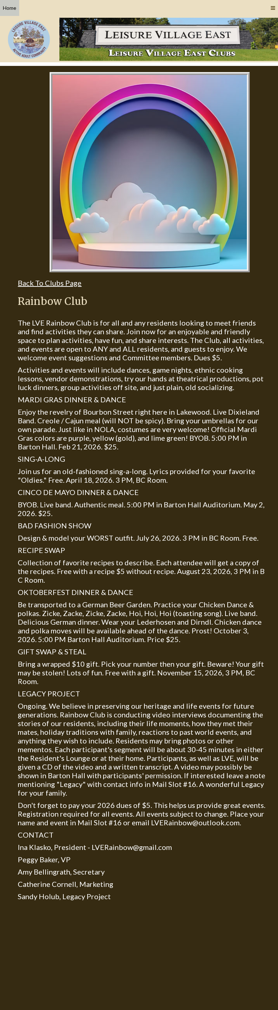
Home (9, 8)
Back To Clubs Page (49, 282)
